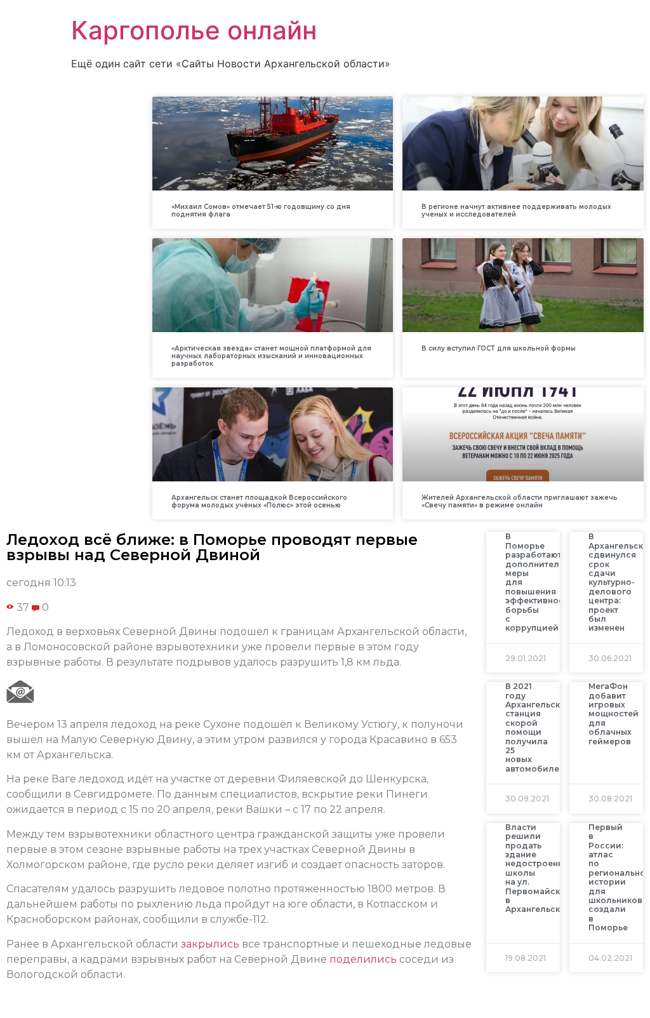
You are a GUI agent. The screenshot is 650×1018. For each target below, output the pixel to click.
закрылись (210, 944)
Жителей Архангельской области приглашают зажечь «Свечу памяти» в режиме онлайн (519, 501)
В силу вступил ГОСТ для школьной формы (498, 348)
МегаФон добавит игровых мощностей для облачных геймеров (613, 713)
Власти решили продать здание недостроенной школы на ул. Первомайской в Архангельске (539, 868)
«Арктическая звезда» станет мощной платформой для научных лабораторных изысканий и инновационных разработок (271, 356)
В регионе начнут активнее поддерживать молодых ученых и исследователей (516, 210)
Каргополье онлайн (194, 30)
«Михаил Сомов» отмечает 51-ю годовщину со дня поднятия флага (260, 210)
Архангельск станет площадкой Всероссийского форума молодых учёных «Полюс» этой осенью (259, 501)
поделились (363, 959)
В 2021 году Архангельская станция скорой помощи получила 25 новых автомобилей (537, 727)
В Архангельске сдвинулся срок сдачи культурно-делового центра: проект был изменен (618, 582)
